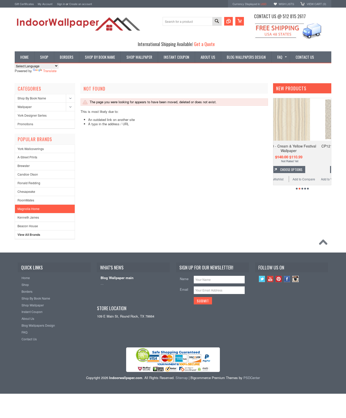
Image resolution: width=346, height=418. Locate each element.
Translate (49, 70)
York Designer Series (32, 115)
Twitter (262, 279)
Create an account (80, 4)
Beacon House (27, 226)
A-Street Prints (27, 157)
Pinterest (279, 279)
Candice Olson (27, 174)
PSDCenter (251, 377)
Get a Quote (204, 43)
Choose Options (314, 169)
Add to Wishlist (296, 179)
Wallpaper (24, 106)
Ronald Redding (28, 183)
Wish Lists (286, 4)
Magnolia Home (28, 208)
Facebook (287, 279)
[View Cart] (239, 21)
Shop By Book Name (31, 98)
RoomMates (25, 200)
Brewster (23, 165)
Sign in (61, 4)
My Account (45, 4)
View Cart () (316, 4)
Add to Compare (327, 179)
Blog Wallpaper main (117, 278)
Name (184, 278)
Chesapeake (26, 191)
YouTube (270, 279)
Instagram (295, 279)
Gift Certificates (24, 4)
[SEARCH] (216, 21)
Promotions (25, 124)
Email (184, 289)
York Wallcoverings (30, 149)
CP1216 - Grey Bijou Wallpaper (312, 146)
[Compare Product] (228, 21)
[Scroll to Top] (324, 243)
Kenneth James (28, 217)
